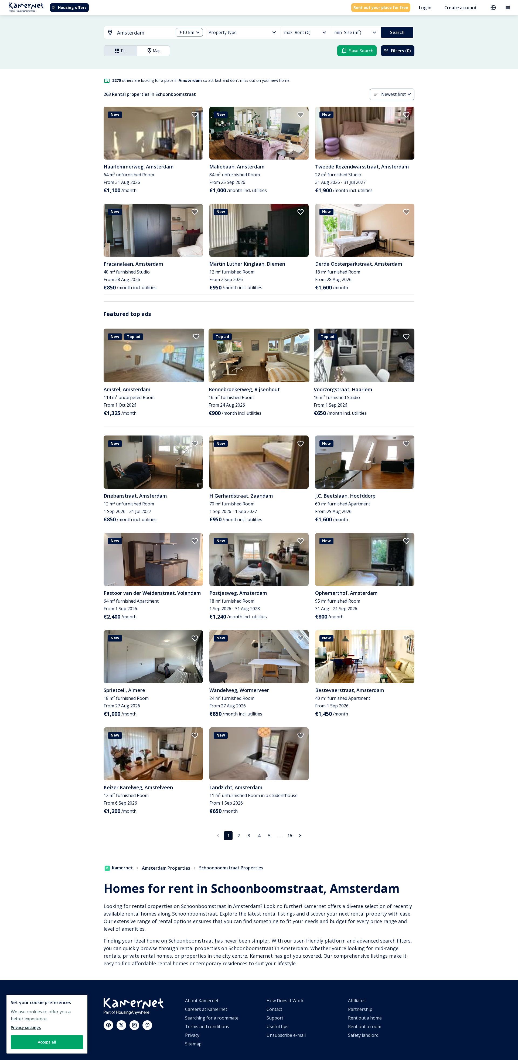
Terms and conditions (207, 1026)
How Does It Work (285, 1001)
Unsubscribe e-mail (286, 1035)
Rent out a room (364, 1026)
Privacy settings (26, 1027)
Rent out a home (365, 1018)
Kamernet (122, 868)
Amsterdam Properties (166, 868)
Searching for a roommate (211, 1018)
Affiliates (357, 1001)
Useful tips (277, 1026)
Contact (274, 1009)
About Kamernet (202, 1001)
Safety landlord (363, 1035)
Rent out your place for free (380, 7)
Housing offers (72, 7)
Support (275, 1018)
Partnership (360, 1009)
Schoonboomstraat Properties (231, 867)
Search (397, 32)
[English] (493, 7)
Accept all (47, 1042)
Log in (425, 8)
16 (289, 836)
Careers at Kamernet (206, 1009)
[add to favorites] (195, 115)
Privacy (192, 1035)
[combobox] (135, 33)
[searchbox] (143, 33)
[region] (46, 1024)
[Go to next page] (300, 835)
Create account (460, 8)
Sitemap (193, 1044)
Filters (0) (401, 51)
